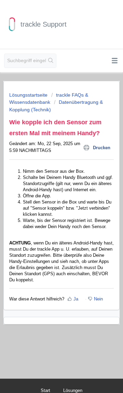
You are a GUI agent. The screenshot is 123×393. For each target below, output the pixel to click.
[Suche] (51, 61)
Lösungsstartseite (29, 95)
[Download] (48, 192)
